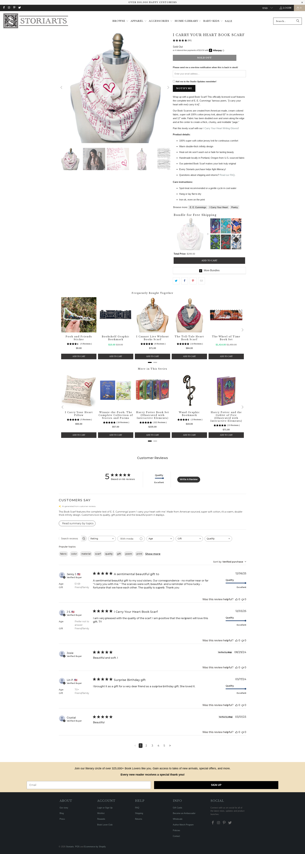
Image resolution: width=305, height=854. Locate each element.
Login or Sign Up (104, 808)
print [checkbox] (139, 553)
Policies (176, 830)
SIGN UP (216, 785)
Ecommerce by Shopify (95, 846)
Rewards (101, 819)
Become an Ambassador (184, 813)
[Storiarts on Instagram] (8, 8)
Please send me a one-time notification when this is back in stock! (205, 67)
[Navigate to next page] (170, 745)
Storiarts (70, 846)
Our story (64, 808)
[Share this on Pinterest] (193, 280)
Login (287, 8)
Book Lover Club (104, 825)
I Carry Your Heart (219, 207)
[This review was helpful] (236, 599)
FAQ (137, 808)
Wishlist (101, 813)
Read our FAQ (227, 175)
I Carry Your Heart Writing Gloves (220, 128)
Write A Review (189, 479)
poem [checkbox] (128, 553)
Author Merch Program (183, 825)
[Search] (298, 21)
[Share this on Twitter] (176, 280)
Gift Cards (177, 808)
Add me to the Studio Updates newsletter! (196, 81)
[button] (120, 21)
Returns (138, 819)
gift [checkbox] (119, 553)
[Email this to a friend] (201, 280)
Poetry (234, 207)
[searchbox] (70, 538)
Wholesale (177, 819)
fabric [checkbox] (63, 553)
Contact (176, 836)
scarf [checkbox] (98, 553)
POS (77, 846)
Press (62, 819)
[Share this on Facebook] (184, 280)
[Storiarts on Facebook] (3, 8)
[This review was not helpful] (242, 599)
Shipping (139, 813)
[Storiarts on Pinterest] (14, 8)
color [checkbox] (74, 553)
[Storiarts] (35, 21)
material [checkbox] (86, 553)
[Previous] (61, 87)
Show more (152, 553)
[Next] (167, 87)
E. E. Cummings (198, 207)
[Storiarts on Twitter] (19, 8)
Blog (62, 813)
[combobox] (287, 21)
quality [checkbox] (109, 553)
